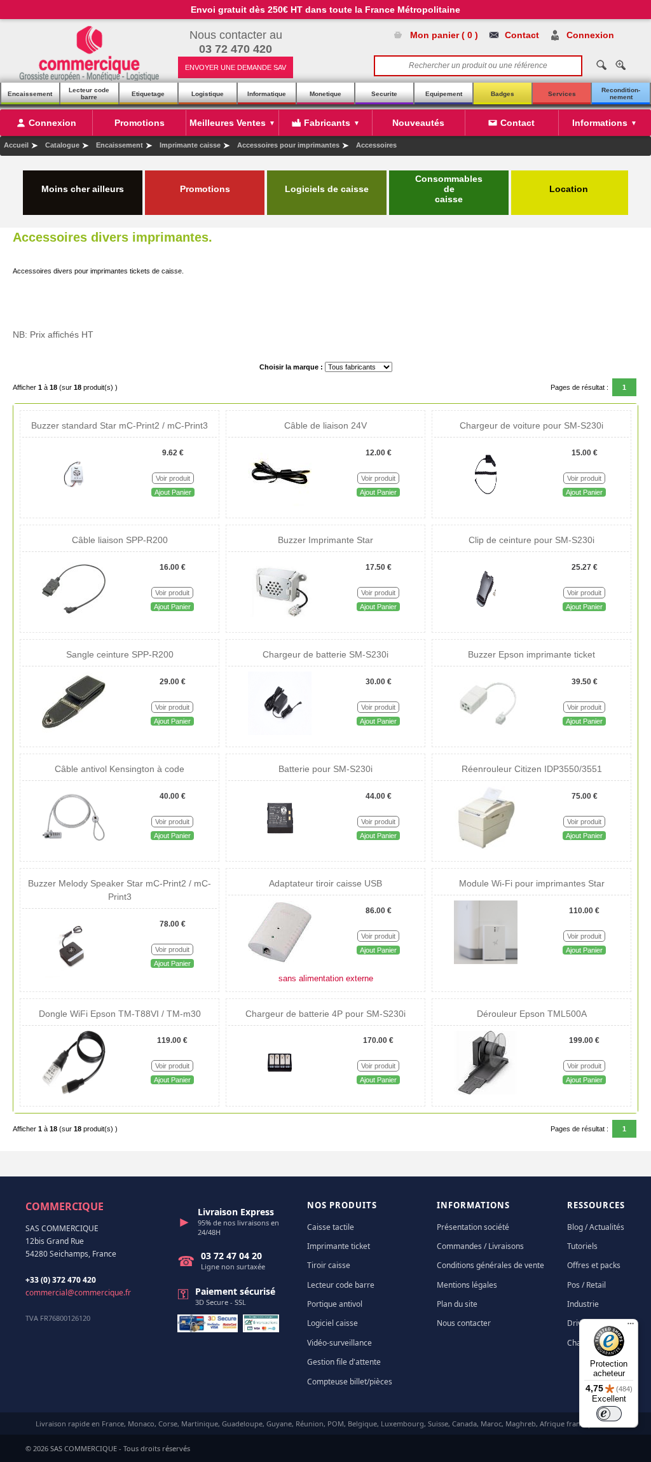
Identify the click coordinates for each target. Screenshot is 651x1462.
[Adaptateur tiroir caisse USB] (280, 961)
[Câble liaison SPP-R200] (74, 618)
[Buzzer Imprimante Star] (280, 618)
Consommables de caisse (449, 189)
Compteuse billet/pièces (349, 1381)
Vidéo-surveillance (339, 1342)
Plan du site (457, 1304)
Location (570, 189)
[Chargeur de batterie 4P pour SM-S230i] (280, 1092)
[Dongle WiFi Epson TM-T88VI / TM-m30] (74, 1092)
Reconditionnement (620, 93)
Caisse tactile (330, 1227)
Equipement (443, 93)
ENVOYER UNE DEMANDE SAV (235, 67)
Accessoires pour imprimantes (288, 145)
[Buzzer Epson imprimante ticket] (485, 732)
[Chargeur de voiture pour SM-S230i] (485, 503)
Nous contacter (464, 1323)
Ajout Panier (172, 492)
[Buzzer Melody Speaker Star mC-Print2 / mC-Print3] (74, 975)
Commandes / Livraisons (480, 1246)
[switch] (609, 1413)
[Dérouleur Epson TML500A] (485, 1092)
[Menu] (630, 1326)
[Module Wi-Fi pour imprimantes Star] (485, 961)
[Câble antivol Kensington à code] (74, 847)
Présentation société (473, 1227)
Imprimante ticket (338, 1246)
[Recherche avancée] (620, 65)
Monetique (325, 93)
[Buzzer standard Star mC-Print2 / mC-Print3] (74, 503)
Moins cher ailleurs (82, 189)
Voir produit (173, 478)
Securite (384, 93)
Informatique (266, 93)
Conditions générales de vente (490, 1265)
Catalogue (62, 145)
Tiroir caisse (328, 1265)
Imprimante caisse (190, 145)
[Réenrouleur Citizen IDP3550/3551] (485, 847)
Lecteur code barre (89, 93)
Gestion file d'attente (344, 1361)
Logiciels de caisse (327, 189)
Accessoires (376, 145)
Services (562, 93)
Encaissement (30, 93)
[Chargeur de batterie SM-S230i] (280, 732)
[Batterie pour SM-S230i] (280, 847)
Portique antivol (334, 1304)
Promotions (205, 189)
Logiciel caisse (332, 1323)
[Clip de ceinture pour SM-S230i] (485, 618)
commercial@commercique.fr (78, 1292)
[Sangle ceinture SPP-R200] (74, 732)
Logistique (207, 93)
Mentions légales (467, 1284)
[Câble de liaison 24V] (280, 503)
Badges (502, 93)
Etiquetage (148, 93)
